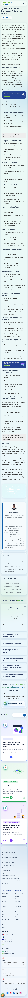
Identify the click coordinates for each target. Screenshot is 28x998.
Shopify (4, 927)
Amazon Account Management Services (11, 880)
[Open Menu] (23, 3)
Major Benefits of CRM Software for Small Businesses (13, 570)
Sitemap (17, 916)
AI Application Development (11, 583)
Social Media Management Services (10, 878)
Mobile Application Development (12, 589)
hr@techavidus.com (9, 953)
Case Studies (18, 906)
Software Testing (6, 870)
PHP (3, 911)
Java (3, 904)
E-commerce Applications (8, 862)
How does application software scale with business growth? (13, 675)
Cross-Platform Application (8, 865)
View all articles (18, 715)
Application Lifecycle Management (13, 566)
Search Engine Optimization (9, 875)
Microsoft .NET (5, 893)
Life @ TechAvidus (19, 904)
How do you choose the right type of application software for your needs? (13, 659)
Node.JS (4, 896)
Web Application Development (12, 586)
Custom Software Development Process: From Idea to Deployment (13, 437)
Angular (4, 898)
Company (17, 896)
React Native (5, 922)
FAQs (16, 914)
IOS (3, 909)
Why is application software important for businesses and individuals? (13, 642)
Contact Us (17, 901)
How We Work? (18, 898)
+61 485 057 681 (8, 939)
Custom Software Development (12, 592)
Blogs (16, 911)
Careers (17, 909)
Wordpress (5, 924)
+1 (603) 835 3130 (8, 934)
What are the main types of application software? (10, 635)
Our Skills (17, 919)
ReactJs (4, 901)
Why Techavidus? (19, 893)
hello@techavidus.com (9, 944)
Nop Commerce (6, 919)
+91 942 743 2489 (8, 941)
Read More (6, 757)
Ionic (3, 914)
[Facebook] (7, 993)
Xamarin (4, 916)
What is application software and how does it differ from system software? (12, 607)
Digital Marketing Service (8, 873)
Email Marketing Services (8, 885)
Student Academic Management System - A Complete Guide (14, 562)
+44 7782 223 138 (8, 937)
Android (4, 906)
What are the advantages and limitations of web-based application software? (13, 667)
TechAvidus (14, 989)
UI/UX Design (5, 867)
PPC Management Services (8, 883)
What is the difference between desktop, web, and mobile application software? (13, 650)
